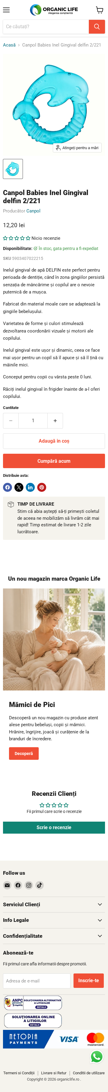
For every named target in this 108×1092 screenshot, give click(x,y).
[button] (16, 238)
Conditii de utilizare (89, 1073)
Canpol (33, 211)
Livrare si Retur (53, 1073)
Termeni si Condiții (18, 1073)
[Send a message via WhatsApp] (96, 1056)
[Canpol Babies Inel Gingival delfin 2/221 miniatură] (12, 169)
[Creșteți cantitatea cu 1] (55, 421)
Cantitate (11, 407)
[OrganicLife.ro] (55, 1047)
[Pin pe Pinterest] (41, 487)
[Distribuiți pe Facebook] (7, 487)
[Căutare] (97, 27)
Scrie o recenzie (54, 827)
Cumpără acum (54, 461)
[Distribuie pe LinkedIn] (30, 487)
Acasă (9, 45)
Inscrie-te (88, 980)
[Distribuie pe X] (18, 487)
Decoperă (24, 753)
